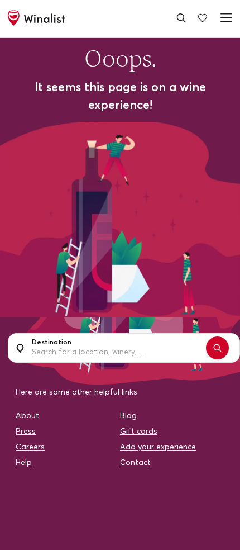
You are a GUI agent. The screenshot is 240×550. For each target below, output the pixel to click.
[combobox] (110, 347)
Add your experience (158, 444)
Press (26, 429)
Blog (128, 413)
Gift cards (138, 429)
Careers (30, 444)
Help (24, 460)
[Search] (206, 347)
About (27, 413)
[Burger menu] (224, 17)
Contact (135, 460)
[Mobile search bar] (181, 17)
